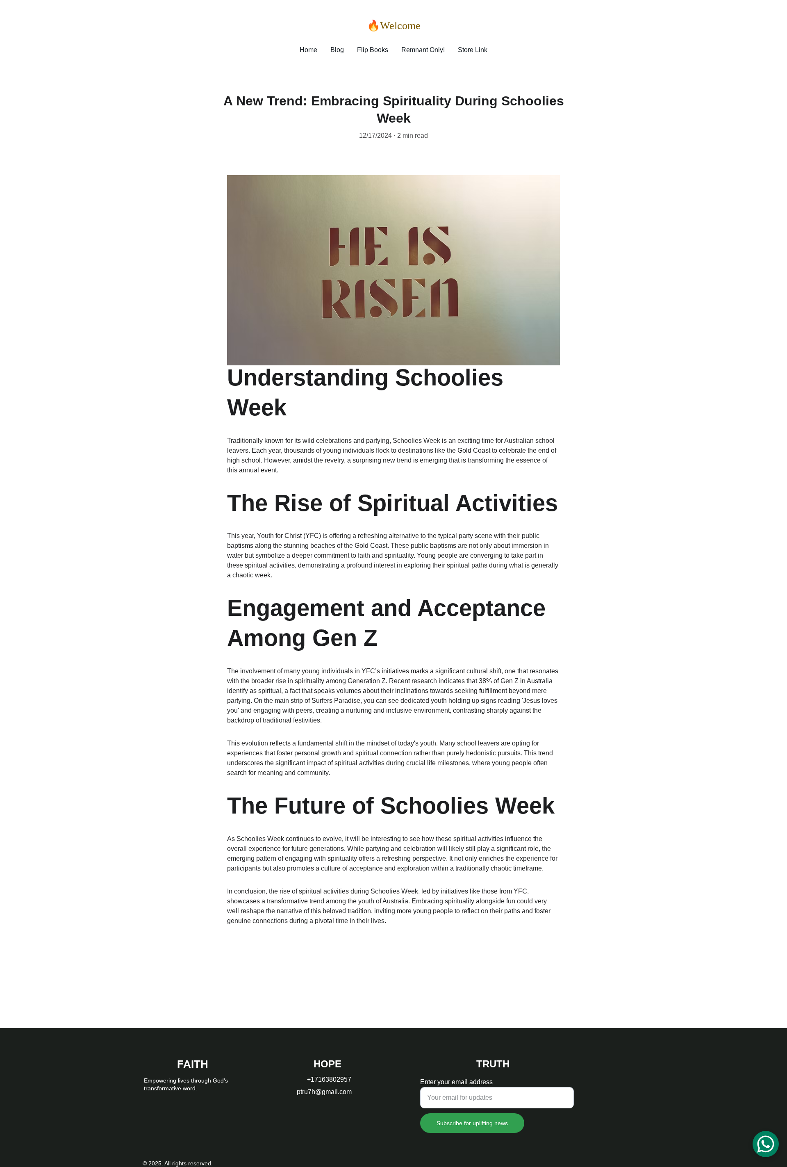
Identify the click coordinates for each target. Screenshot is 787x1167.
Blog (337, 49)
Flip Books (372, 49)
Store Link (472, 49)
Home (308, 49)
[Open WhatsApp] (766, 1144)
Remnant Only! (423, 49)
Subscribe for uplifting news (472, 1123)
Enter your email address (456, 1081)
